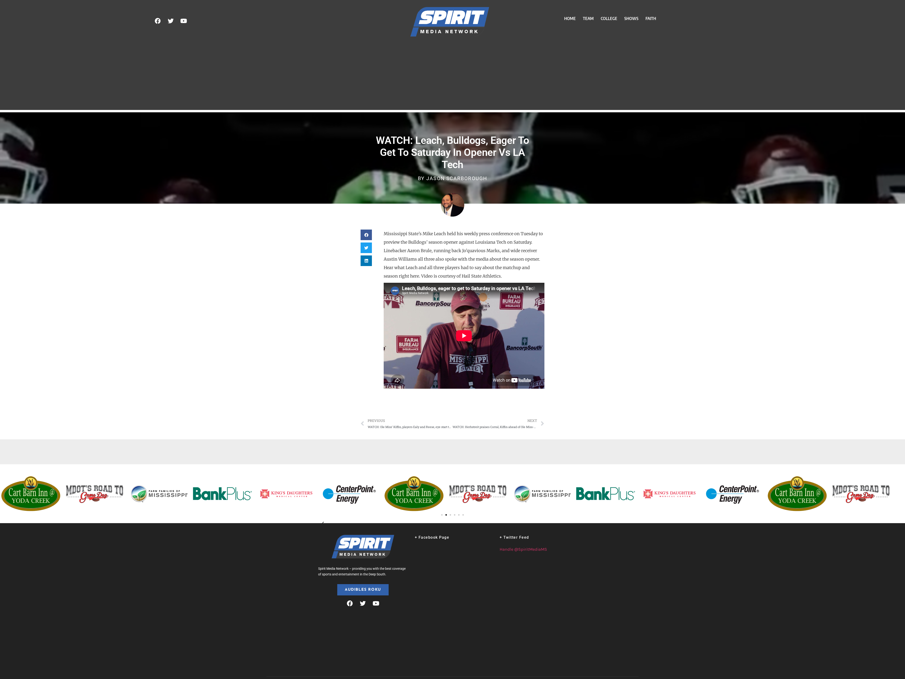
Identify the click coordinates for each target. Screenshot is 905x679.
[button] (366, 235)
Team (588, 18)
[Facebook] (158, 21)
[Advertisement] (452, 77)
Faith (651, 18)
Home (570, 18)
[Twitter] (171, 21)
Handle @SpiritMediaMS (523, 549)
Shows (631, 18)
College (609, 18)
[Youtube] (183, 21)
